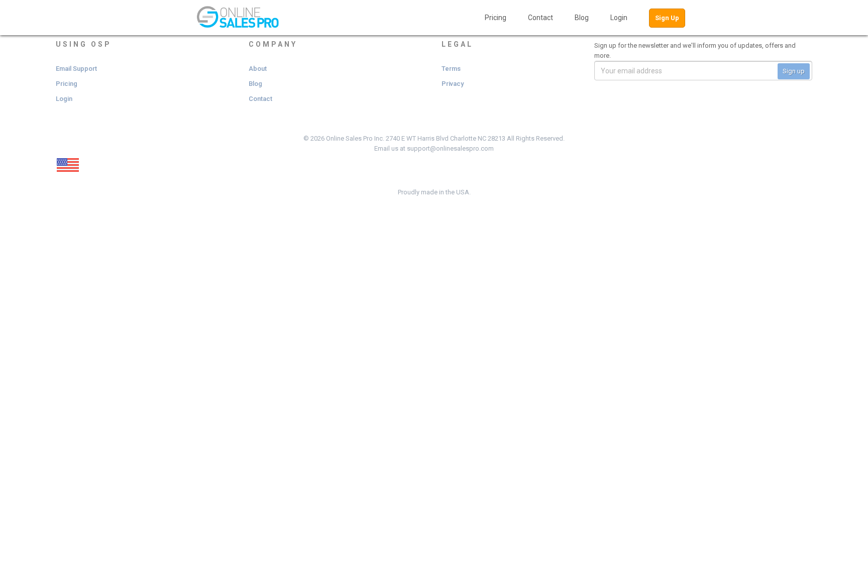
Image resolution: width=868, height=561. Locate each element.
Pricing (495, 18)
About (258, 68)
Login (618, 18)
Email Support (76, 68)
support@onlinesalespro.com (450, 148)
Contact (540, 18)
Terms (451, 68)
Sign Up (667, 18)
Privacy (453, 83)
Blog (582, 18)
